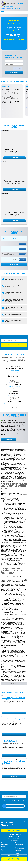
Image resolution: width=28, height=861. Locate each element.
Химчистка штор (19, 850)
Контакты (3, 846)
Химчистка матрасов (20, 844)
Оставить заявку (14, 72)
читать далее (14, 683)
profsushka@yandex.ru (14, 838)
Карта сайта (4, 850)
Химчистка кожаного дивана (20, 846)
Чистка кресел (18, 842)
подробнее (14, 713)
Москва (21, 822)
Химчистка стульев (19, 848)
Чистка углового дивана (20, 851)
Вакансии (3, 848)
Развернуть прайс (14, 264)
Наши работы (4, 844)
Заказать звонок (14, 345)
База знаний (17, 853)
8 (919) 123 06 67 (17, 8)
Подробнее (14, 157)
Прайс (2, 842)
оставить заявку (22, 243)
